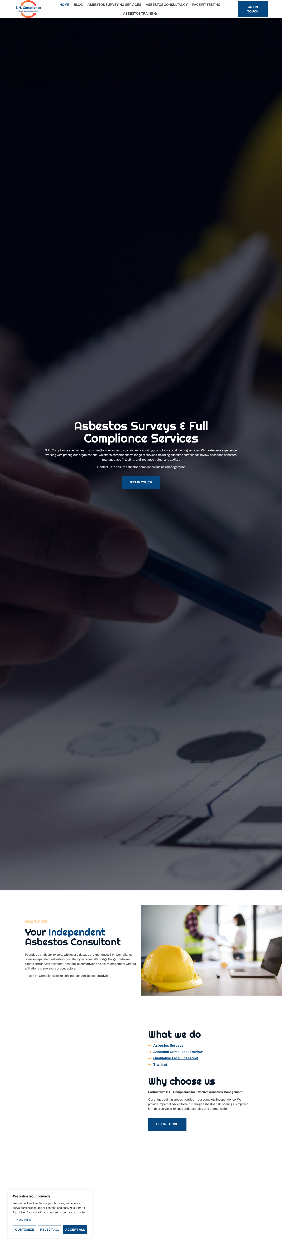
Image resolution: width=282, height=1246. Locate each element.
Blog (78, 5)
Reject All (49, 1229)
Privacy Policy (22, 1219)
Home (64, 5)
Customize (24, 1229)
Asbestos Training (140, 13)
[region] (50, 1214)
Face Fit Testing (206, 5)
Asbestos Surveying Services (114, 5)
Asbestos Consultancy (167, 5)
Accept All (75, 1229)
